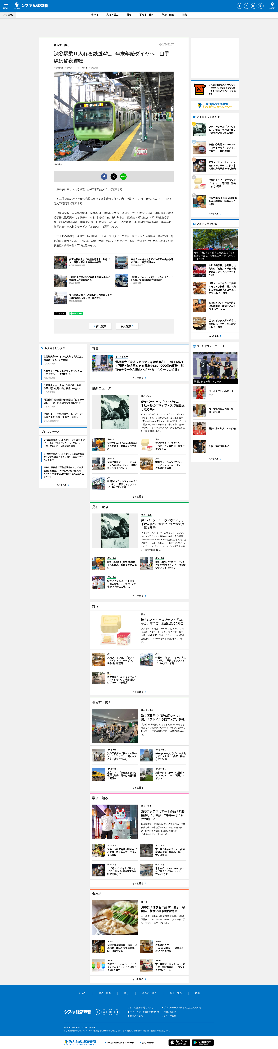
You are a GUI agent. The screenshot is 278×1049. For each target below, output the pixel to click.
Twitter (246, 6)
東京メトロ (71, 68)
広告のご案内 (136, 1016)
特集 (184, 14)
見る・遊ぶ (113, 14)
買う (129, 14)
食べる (94, 14)
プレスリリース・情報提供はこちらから (182, 1007)
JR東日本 (83, 68)
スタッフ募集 (170, 1016)
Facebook (239, 6)
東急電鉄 (59, 68)
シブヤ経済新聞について (141, 1007)
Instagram (253, 6)
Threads (261, 6)
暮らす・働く (146, 14)
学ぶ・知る (168, 14)
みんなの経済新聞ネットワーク (80, 1042)
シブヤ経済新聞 (31, 5)
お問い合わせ (170, 1012)
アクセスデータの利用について (144, 1012)
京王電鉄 (94, 68)
